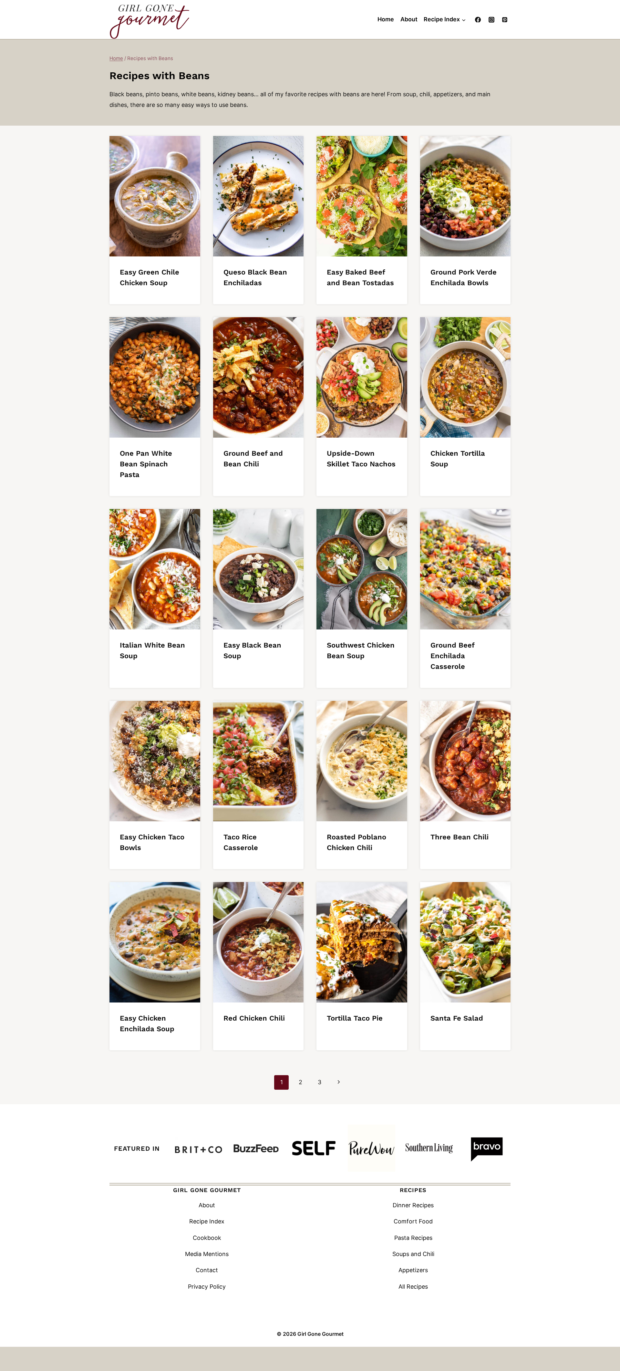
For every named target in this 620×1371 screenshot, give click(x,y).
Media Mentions (207, 1254)
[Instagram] (491, 20)
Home (385, 19)
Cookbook (207, 1237)
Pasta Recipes (413, 1237)
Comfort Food (413, 1221)
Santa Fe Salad (456, 1018)
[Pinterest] (505, 20)
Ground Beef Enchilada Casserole (452, 655)
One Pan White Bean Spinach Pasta (146, 464)
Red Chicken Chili (254, 1018)
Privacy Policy (207, 1286)
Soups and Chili (413, 1254)
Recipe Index (206, 1221)
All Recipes (413, 1286)
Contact (207, 1270)
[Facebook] (478, 20)
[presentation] (154, 196)
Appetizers (413, 1270)
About (409, 19)
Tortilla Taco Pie (355, 1018)
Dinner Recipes (413, 1205)
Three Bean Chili (459, 837)
